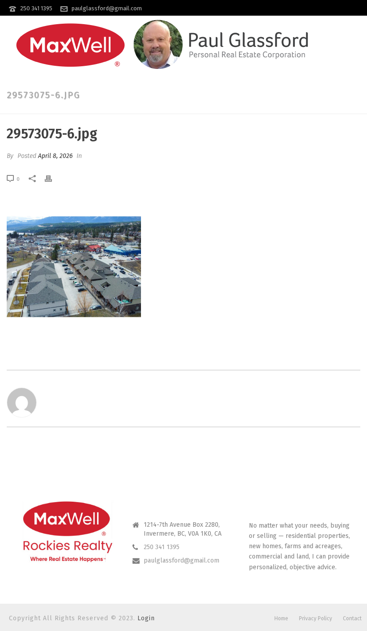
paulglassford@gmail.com (107, 8)
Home (281, 618)
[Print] (53, 178)
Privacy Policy (315, 618)
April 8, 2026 (55, 156)
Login (146, 618)
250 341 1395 (36, 8)
